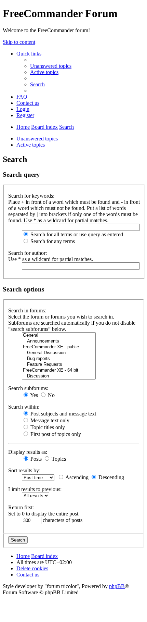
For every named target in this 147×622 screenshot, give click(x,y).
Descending (110, 477)
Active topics (30, 145)
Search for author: (27, 253)
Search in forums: (27, 310)
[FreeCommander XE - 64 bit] (58, 370)
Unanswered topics (37, 138)
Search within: (23, 407)
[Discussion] (58, 376)
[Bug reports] (58, 359)
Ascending (76, 477)
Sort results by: (24, 470)
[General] (58, 335)
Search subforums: (28, 388)
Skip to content (19, 42)
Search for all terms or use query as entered (76, 234)
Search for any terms (52, 241)
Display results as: (27, 452)
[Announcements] (58, 341)
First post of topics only (55, 434)
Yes (33, 395)
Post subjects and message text (62, 413)
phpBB (117, 586)
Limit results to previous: (35, 489)
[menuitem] (50, 66)
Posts (35, 459)
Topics (58, 459)
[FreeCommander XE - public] (58, 347)
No (50, 395)
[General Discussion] (58, 353)
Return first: (21, 507)
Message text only (49, 420)
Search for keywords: (31, 196)
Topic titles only (47, 427)
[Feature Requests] (58, 365)
